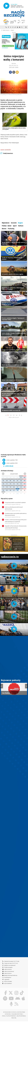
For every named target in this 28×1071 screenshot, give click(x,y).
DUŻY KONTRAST (8, 983)
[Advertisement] (14, 172)
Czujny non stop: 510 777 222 (11, 963)
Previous (1, 686)
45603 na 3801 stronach (14, 417)
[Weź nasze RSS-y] (16, 1002)
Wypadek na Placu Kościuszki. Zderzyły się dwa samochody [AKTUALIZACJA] (15, 527)
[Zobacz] (14, 41)
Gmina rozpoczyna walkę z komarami (13, 57)
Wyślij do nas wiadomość (20, 27)
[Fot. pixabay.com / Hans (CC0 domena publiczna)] (14, 86)
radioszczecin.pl (7, 969)
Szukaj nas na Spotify (17, 27)
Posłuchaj (11, 228)
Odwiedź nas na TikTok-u (15, 27)
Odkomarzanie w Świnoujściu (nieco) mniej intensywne (13, 128)
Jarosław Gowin (13, 67)
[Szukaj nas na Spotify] (5, 996)
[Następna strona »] (21, 415)
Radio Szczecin (6, 30)
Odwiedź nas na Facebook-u (8, 27)
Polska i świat (6, 226)
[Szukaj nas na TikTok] (22, 991)
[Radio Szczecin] (14, 14)
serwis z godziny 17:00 (11, 460)
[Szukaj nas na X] (11, 991)
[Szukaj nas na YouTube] (11, 996)
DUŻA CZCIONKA (8, 981)
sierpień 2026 (14, 474)
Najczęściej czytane (7, 498)
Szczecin (14, 223)
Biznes (4, 228)
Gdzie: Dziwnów (6, 150)
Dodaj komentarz (8, 153)
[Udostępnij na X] (13, 72)
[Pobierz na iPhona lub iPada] (23, 996)
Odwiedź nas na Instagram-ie (13, 27)
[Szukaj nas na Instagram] (16, 991)
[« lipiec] (4, 473)
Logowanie (6, 979)
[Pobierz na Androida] (17, 996)
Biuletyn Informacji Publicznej (10, 975)
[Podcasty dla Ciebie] (11, 1002)
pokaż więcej (9, 466)
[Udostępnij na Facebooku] (10, 72)
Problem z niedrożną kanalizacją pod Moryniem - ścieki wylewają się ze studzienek (16, 521)
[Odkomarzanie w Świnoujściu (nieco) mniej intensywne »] (14, 120)
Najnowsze (5, 223)
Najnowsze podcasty (10, 680)
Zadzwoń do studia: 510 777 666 (11, 961)
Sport (15, 226)
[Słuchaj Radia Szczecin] (6, 6)
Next (26, 686)
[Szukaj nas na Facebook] (5, 991)
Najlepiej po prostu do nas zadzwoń (6, 27)
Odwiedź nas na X (11, 27)
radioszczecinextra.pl (9, 971)
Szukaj (22, 27)
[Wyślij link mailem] (17, 72)
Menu (25, 27)
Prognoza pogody (8, 967)
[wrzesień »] (24, 473)
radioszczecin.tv (10, 557)
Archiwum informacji (7, 471)
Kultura (20, 226)
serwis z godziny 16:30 (11, 463)
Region (12, 30)
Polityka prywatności (11, 1016)
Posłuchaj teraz (7, 977)
